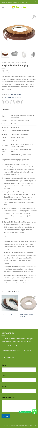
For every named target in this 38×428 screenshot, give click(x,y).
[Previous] (5, 32)
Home (4, 62)
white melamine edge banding (26, 315)
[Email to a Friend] (14, 101)
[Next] (33, 32)
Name (4, 365)
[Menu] (3, 7)
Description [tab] (6, 110)
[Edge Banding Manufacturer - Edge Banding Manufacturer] (19, 7)
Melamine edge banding (17, 62)
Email (4, 376)
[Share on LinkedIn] (21, 101)
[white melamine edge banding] (28, 303)
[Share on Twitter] (10, 101)
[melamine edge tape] (10, 303)
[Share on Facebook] (7, 101)
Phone (4, 386)
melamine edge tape (8, 315)
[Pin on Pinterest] (18, 101)
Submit (5, 416)
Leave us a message (9, 397)
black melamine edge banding (12, 97)
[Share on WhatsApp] (3, 101)
